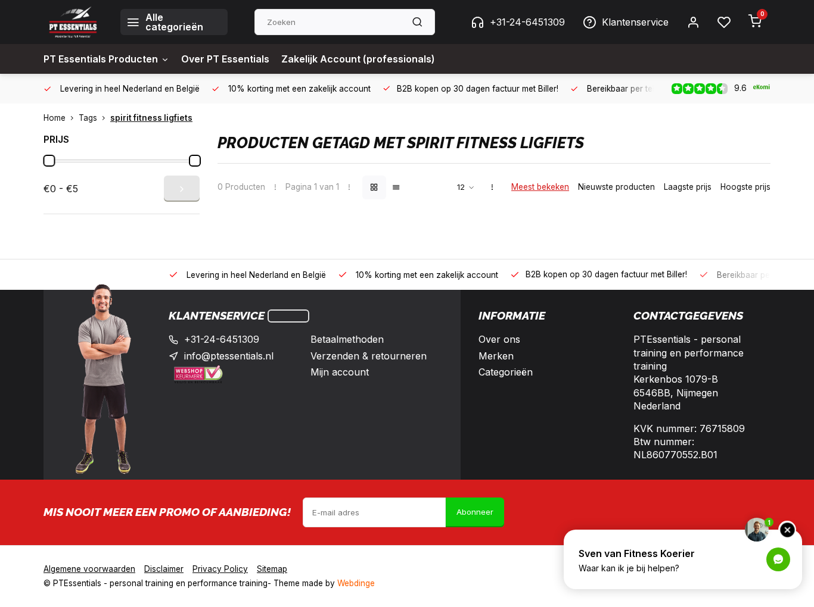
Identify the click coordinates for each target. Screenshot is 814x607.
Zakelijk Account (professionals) (358, 59)
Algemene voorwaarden (89, 569)
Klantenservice (635, 22)
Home (55, 118)
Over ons (499, 339)
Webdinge (356, 583)
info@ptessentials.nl (229, 356)
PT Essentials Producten (101, 59)
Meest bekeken (540, 187)
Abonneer (474, 512)
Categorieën (506, 372)
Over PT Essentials (225, 59)
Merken (496, 356)
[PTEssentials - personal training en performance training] (73, 22)
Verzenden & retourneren (368, 356)
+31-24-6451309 (527, 22)
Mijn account (339, 372)
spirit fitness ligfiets (151, 118)
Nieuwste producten (616, 187)
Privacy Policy (220, 569)
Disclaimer (164, 569)
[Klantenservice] (288, 316)
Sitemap (272, 569)
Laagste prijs (688, 187)
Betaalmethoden (347, 339)
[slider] (49, 161)
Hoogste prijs (745, 187)
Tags (88, 118)
